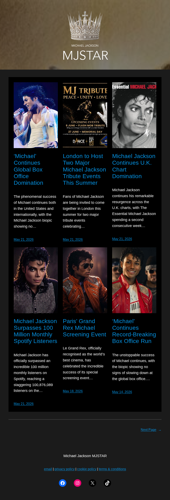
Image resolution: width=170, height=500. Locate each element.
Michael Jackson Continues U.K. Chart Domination (133, 166)
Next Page (151, 429)
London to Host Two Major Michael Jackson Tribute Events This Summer (84, 169)
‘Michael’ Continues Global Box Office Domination (28, 169)
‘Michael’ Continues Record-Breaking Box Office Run (134, 331)
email (48, 469)
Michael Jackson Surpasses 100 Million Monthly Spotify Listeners (35, 331)
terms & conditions (112, 469)
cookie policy (86, 469)
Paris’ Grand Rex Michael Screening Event (84, 328)
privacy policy (65, 469)
